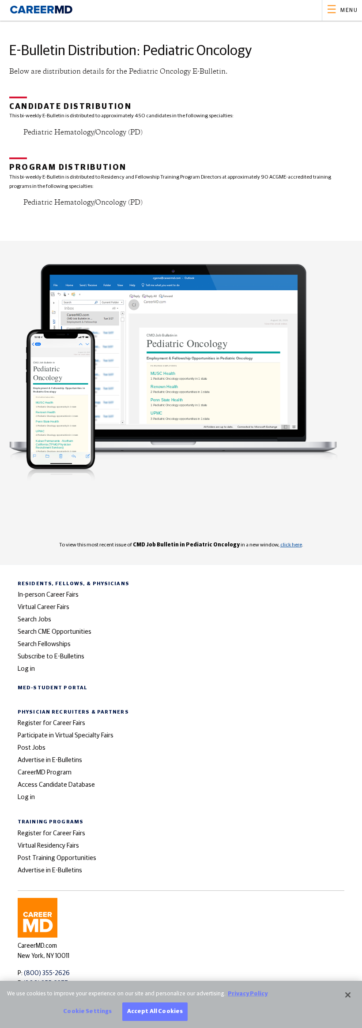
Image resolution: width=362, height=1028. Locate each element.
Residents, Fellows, (73, 583)
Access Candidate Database (56, 784)
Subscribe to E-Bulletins (51, 656)
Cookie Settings (87, 1011)
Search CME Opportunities (54, 631)
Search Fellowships (44, 644)
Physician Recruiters (73, 712)
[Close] (348, 995)
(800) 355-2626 (47, 973)
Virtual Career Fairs (43, 607)
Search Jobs (34, 619)
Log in (26, 668)
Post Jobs (31, 747)
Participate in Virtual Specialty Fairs (65, 735)
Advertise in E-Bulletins (50, 760)
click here (291, 545)
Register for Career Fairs (51, 723)
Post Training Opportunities (57, 858)
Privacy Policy (248, 994)
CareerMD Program (45, 772)
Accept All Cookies (155, 1011)
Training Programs (50, 821)
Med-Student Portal (52, 687)
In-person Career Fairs (48, 594)
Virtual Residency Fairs (48, 845)
